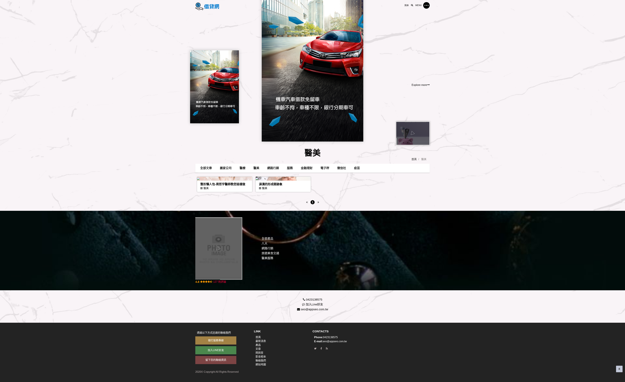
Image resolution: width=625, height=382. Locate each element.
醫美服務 (267, 258)
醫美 (256, 168)
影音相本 (261, 356)
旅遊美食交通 (270, 253)
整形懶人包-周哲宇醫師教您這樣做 (222, 184)
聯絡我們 (261, 360)
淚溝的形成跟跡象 (270, 184)
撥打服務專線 (216, 340)
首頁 (414, 159)
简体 (406, 5)
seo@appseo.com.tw (314, 309)
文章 (258, 348)
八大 (264, 243)
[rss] (327, 349)
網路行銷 (273, 168)
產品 (258, 345)
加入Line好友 (314, 304)
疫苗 (357, 168)
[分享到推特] (315, 349)
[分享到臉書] (321, 349)
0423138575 (314, 299)
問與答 (259, 352)
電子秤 (324, 168)
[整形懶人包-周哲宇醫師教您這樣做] (224, 179)
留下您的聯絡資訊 (215, 360)
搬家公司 (226, 168)
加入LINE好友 (216, 350)
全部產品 (267, 238)
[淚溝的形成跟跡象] (283, 179)
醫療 (242, 168)
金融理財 (306, 168)
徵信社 (341, 168)
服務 (290, 168)
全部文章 (206, 168)
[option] (312, 77)
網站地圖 (261, 364)
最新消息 (261, 341)
